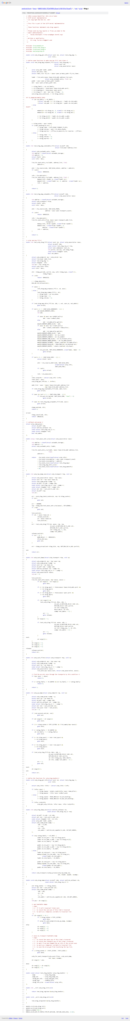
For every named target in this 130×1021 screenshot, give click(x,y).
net (76, 9)
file (58, 13)
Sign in (126, 3)
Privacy (15, 1018)
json (126, 1018)
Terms (20, 1018)
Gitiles (10, 1018)
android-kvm (26, 9)
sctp (80, 9)
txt (123, 1018)
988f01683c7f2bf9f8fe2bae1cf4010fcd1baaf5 (55, 9)
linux (34, 9)
